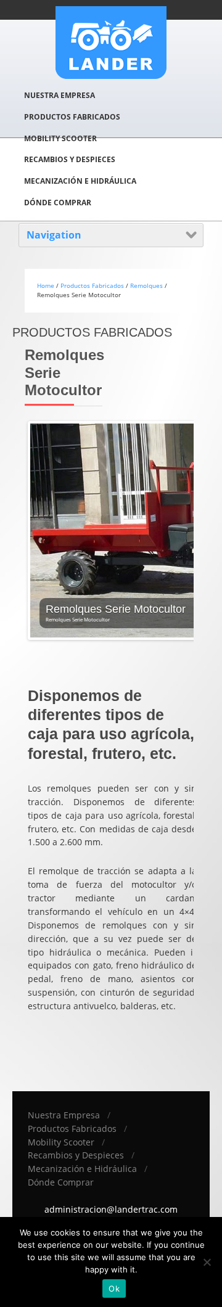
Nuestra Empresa (59, 95)
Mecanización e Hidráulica (80, 181)
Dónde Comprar (57, 202)
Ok (114, 1288)
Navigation (54, 235)
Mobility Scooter (60, 138)
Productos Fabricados (72, 117)
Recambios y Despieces (69, 159)
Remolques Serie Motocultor (116, 609)
